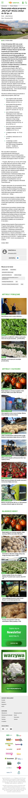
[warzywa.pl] (14, 2)
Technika (4, 719)
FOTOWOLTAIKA (13, 269)
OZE (16, 281)
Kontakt (3, 700)
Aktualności (4, 713)
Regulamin (4, 704)
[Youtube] (10, 729)
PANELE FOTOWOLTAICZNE (7, 274)
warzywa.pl (4, 6)
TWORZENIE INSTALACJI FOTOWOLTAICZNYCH (10, 284)
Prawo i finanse (14, 6)
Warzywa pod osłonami (7, 715)
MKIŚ (22, 284)
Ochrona (3, 717)
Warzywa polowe (18, 713)
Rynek (15, 715)
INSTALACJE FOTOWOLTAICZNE (7, 281)
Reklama (3, 702)
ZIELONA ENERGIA (17, 274)
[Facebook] (17, 258)
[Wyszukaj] (26, 3)
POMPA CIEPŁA (5, 269)
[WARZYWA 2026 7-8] (14, 668)
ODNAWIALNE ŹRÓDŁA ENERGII (7, 272)
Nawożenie (16, 717)
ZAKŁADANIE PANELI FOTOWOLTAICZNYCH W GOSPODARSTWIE (10, 278)
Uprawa (16, 719)
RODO (3, 706)
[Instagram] (7, 729)
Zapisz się (14, 643)
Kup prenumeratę (14, 689)
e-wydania (4, 721)
